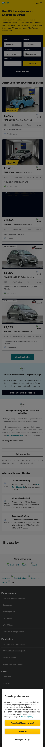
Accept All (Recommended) (22, 723)
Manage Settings (22, 740)
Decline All (22, 731)
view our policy (27, 717)
